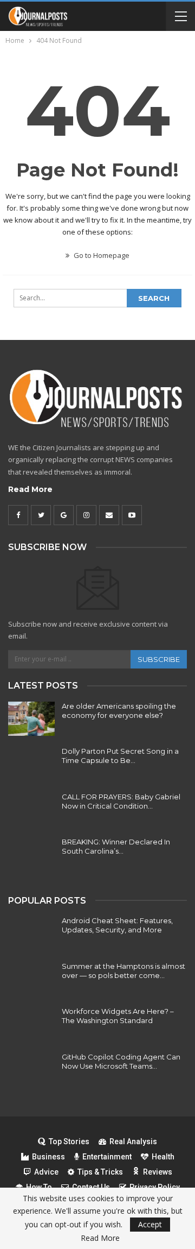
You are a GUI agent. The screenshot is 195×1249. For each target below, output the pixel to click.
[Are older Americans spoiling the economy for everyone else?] (31, 719)
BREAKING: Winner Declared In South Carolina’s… (116, 846)
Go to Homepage (100, 255)
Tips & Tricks (100, 1172)
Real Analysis (133, 1141)
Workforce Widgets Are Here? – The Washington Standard (118, 1016)
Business (48, 1156)
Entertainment (107, 1156)
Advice (46, 1172)
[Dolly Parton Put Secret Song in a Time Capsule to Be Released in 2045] (31, 764)
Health (163, 1156)
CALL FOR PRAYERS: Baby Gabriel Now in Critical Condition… (121, 801)
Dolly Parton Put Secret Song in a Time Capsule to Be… (120, 756)
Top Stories (69, 1141)
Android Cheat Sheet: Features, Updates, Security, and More (117, 925)
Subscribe (159, 659)
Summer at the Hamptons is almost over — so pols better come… (123, 971)
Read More (30, 489)
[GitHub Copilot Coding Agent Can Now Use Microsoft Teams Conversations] (31, 1069)
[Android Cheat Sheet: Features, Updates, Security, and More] (31, 933)
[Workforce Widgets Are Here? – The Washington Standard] (31, 1024)
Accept (150, 1224)
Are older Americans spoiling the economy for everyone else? (119, 711)
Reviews (157, 1172)
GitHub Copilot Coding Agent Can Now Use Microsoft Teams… (121, 1061)
